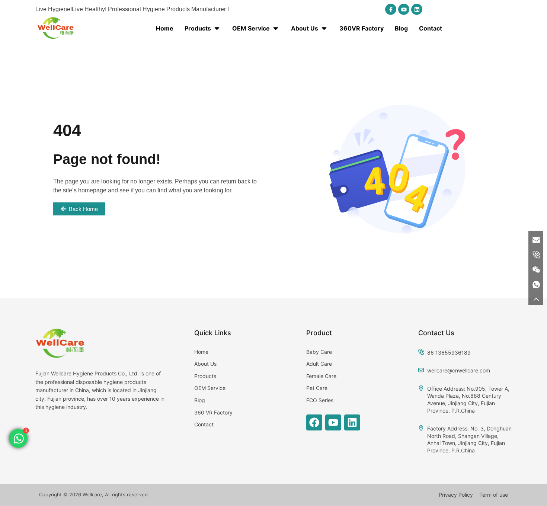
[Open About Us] (324, 28)
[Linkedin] (416, 9)
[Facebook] (314, 422)
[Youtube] (403, 9)
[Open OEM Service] (276, 28)
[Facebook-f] (390, 9)
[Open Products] (217, 28)
